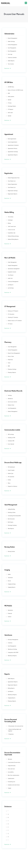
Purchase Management (13, 639)
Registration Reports (12, 194)
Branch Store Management (14, 353)
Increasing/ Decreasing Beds (14, 515)
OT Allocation (11, 314)
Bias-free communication (13, 775)
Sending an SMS (11, 437)
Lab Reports (10, 284)
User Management (12, 48)
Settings (10, 395)
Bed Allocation (11, 519)
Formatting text (11, 781)
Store (9, 362)
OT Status (10, 323)
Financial (10, 613)
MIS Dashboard (11, 467)
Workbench (10, 398)
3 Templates (11, 734)
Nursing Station (11, 551)
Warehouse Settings (12, 649)
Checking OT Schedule (13, 317)
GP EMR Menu (11, 87)
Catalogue (10, 220)
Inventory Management (13, 281)
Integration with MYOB (13, 652)
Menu (9, 483)
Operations (10, 610)
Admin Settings (11, 41)
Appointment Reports (13, 155)
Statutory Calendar (12, 57)
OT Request (10, 109)
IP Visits (10, 103)
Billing (9, 223)
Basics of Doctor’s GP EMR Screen (15, 90)
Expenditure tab (11, 233)
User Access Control (12, 401)
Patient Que (10, 473)
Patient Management (12, 411)
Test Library (10, 216)
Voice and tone (11, 768)
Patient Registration (12, 184)
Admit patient (11, 96)
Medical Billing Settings (13, 236)
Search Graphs (11, 470)
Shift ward (10, 112)
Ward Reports (11, 528)
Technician (10, 577)
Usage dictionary (11, 765)
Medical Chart (11, 405)
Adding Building (11, 509)
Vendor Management (12, 350)
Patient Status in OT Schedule (15, 320)
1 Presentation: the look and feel (15, 726)
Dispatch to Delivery (12, 486)
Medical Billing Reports (13, 239)
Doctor (9, 580)
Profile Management (12, 44)
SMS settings (11, 434)
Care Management (12, 408)
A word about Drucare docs (14, 762)
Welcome (10, 759)
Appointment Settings (13, 151)
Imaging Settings (12, 584)
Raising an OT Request (13, 311)
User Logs (10, 54)
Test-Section (11, 64)
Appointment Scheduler (13, 145)
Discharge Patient (12, 106)
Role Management (12, 51)
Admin (9, 574)
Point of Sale (11, 356)
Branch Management (12, 38)
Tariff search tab (12, 226)
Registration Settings (13, 190)
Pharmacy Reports (12, 372)
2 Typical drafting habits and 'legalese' (14, 730)
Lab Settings (11, 288)
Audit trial (10, 278)
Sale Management (12, 646)
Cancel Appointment (12, 142)
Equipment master (12, 272)
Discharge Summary (12, 525)
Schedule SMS (11, 440)
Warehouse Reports (12, 655)
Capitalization (11, 778)
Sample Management (12, 265)
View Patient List (12, 181)
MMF (9, 366)
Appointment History (12, 148)
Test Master (10, 275)
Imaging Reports (11, 587)
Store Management (12, 346)
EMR (9, 93)
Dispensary (10, 359)
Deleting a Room (11, 512)
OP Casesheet (11, 476)
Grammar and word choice (14, 785)
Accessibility (11, 772)
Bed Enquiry (10, 522)
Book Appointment (12, 138)
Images (9, 788)
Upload (9, 99)
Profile (9, 480)
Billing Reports (11, 688)
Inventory (10, 642)
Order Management (12, 262)
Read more (7, 68)
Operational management (14, 268)
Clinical (9, 616)
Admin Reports (11, 60)
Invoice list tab (11, 229)
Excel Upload (11, 444)
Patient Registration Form (14, 177)
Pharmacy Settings (12, 369)
